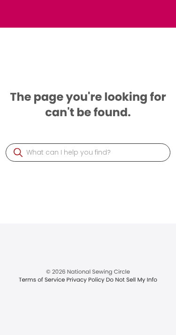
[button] (18, 152)
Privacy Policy (86, 280)
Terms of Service (43, 280)
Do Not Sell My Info (131, 280)
